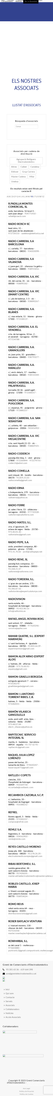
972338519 (21, 319)
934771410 (30, 214)
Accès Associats (31, 1)
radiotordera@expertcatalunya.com (25, 591)
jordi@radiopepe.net (32, 552)
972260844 (21, 460)
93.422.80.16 (22, 608)
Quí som (10, 0)
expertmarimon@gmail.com (21, 649)
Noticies (18, 1)
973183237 (21, 819)
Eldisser (14, 172)
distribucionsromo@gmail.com (22, 913)
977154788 (13, 339)
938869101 (33, 446)
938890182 (21, 283)
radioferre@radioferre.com (21, 515)
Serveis (9, 1001)
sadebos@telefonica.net (32, 233)
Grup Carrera (28, 172)
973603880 (13, 948)
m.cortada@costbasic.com (20, 787)
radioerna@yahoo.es (18, 497)
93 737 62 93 (31, 745)
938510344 (33, 375)
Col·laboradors (7, 1)
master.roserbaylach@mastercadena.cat (27, 933)
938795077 (33, 357)
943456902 (33, 428)
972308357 (29, 393)
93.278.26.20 (34, 854)
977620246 (33, 626)
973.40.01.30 (14, 532)
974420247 (32, 765)
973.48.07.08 (14, 724)
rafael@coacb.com (17, 216)
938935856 (33, 269)
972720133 (13, 233)
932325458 (33, 495)
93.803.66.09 (34, 646)
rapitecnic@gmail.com (18, 747)
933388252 (21, 805)
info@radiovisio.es (17, 611)
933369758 (21, 785)
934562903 (21, 836)
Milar (31, 177)
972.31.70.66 (14, 552)
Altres (14, 167)
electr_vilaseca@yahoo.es (20, 727)
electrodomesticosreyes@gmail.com (25, 856)
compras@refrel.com (18, 822)
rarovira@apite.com (17, 628)
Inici (2, 0)
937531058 (13, 931)
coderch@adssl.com (17, 463)
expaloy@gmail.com (17, 669)
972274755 (34, 460)
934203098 (33, 251)
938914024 (21, 896)
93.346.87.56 (14, 589)
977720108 (33, 512)
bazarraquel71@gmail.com (20, 768)
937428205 (21, 873)
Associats (38, 0)
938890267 (33, 301)
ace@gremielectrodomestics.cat (21, 974)
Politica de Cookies (26, 1094)
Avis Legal (26, 1088)
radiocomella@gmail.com (20, 480)
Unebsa (14, 182)
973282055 (13, 704)
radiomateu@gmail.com (19, 534)
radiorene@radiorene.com (20, 571)
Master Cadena (18, 177)
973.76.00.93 (22, 666)
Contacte (20, 0)
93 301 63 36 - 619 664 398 (19, 969)
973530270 (13, 684)
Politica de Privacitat (26, 1091)
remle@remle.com (16, 839)
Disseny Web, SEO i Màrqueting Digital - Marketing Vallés (27, 1084)
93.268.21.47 (14, 569)
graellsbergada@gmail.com (20, 686)
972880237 (21, 410)
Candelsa (34, 167)
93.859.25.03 (22, 478)
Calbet (24, 167)
